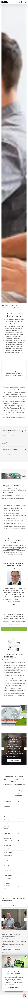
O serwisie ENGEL (14, 305)
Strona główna (4, 305)
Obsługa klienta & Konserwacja (8, 307)
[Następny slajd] (25, 578)
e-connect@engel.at (13, 549)
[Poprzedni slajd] (2, 578)
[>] (14, 715)
